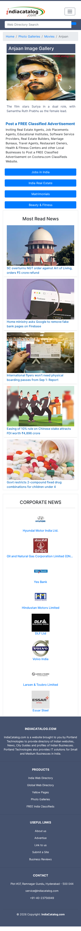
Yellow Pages (40, 792)
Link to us (40, 845)
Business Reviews (40, 859)
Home (10, 36)
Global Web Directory (40, 785)
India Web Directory (40, 778)
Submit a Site (40, 852)
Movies (49, 36)
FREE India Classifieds (40, 806)
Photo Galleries (29, 36)
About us (40, 831)
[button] (12, 87)
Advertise (40, 838)
